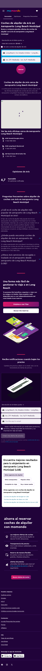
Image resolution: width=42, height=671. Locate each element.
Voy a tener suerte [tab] (26, 484)
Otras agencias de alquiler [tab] (14, 475)
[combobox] (13, 40)
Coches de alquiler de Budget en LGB (16, 496)
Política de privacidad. (12, 441)
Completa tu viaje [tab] (11, 484)
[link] (21, 304)
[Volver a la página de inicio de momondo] (13, 11)
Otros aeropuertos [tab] (11, 479)
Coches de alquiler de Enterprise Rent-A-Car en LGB (21, 502)
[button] (3, 11)
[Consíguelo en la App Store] (18, 656)
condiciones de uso (33, 440)
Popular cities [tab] (25, 479)
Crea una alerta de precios (18, 566)
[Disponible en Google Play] (6, 656)
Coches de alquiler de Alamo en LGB (16, 499)
